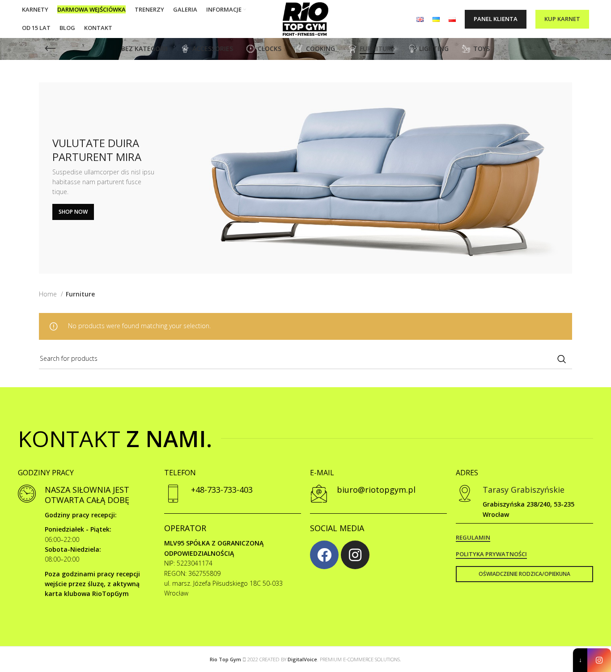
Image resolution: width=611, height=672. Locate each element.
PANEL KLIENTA (496, 19)
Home (49, 294)
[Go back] (50, 49)
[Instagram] (355, 555)
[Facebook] (324, 555)
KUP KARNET (562, 19)
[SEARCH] (562, 359)
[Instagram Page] (599, 660)
